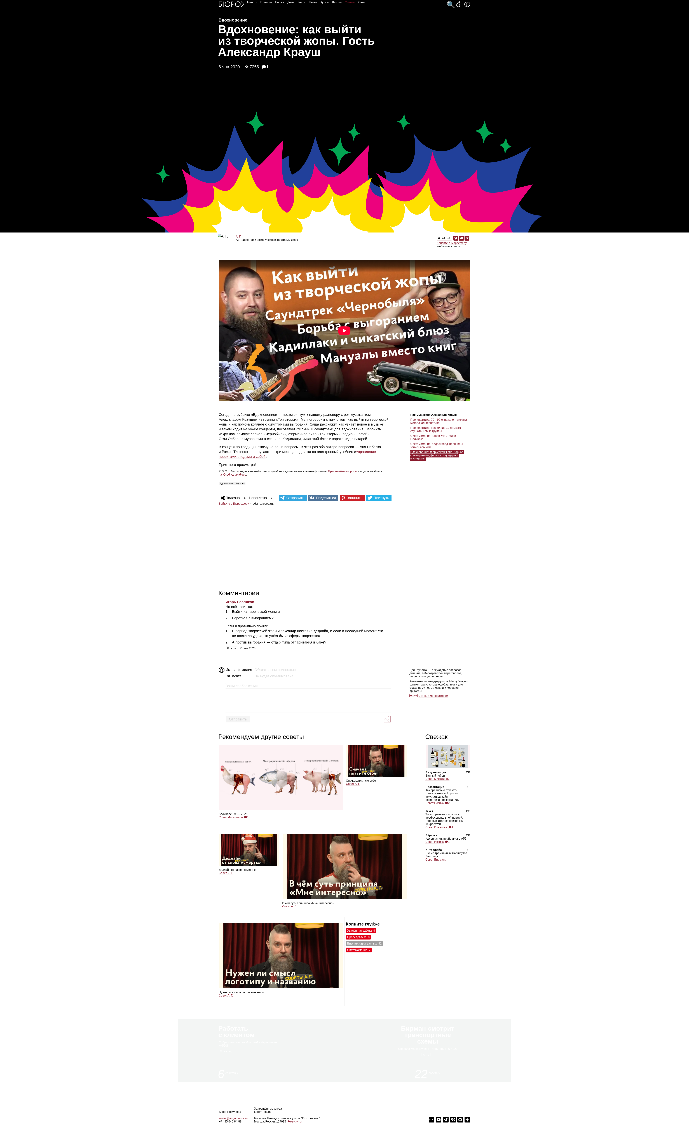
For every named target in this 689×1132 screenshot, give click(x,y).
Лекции (337, 2)
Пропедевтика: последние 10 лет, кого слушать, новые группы (435, 429)
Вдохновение (227, 483)
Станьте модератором (433, 695)
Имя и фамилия (238, 670)
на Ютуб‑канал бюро (232, 474)
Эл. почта (234, 676)
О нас (362, 2)
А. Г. (238, 236)
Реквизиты (294, 1121)
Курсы (324, 2)
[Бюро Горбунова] (231, 4)
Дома (290, 2)
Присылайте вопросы (342, 471)
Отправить (238, 719)
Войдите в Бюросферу (451, 243)
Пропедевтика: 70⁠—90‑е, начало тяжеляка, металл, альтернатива (439, 421)
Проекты (266, 2)
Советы (350, 2)
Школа (312, 2)
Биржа (279, 2)
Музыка (240, 483)
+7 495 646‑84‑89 (230, 1121)
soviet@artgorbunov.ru (233, 1118)
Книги (301, 2)
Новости (251, 2)
